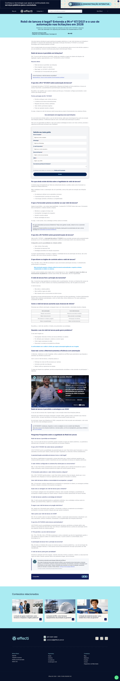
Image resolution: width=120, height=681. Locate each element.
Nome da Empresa (38, 152)
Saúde (49, 656)
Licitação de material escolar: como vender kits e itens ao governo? (90, 617)
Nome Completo (37, 134)
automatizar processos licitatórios (48, 229)
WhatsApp (36, 140)
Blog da (14, 11)
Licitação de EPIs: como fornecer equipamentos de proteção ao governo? (58, 617)
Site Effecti (99, 11)
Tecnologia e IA (53, 34)
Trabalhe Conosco (17, 657)
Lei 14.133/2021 (38, 429)
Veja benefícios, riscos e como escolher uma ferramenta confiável (48, 77)
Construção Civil (52, 662)
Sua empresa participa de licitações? (42, 163)
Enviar (60, 174)
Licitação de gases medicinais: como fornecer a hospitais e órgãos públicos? (26, 617)
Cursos (86, 662)
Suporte (14, 655)
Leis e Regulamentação (43, 34)
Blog (85, 656)
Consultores (51, 660)
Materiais (86, 658)
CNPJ (35, 158)
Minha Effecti (15, 653)
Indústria (50, 658)
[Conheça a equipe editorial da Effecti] (35, 562)
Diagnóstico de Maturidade (91, 664)
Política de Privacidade (59, 170)
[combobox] (64, 11)
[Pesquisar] (81, 11)
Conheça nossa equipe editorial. (67, 566)
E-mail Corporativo (38, 146)
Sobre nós (15, 661)
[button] (68, 33)
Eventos (86, 660)
